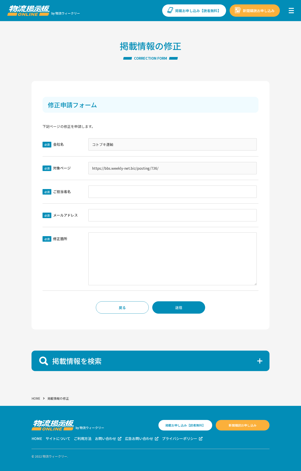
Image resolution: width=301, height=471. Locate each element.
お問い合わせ (105, 438)
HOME (36, 398)
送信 (178, 307)
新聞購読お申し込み (259, 10)
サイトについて (58, 438)
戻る (122, 307)
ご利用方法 (82, 438)
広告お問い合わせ (139, 438)
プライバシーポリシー (179, 438)
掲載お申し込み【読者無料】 (198, 10)
